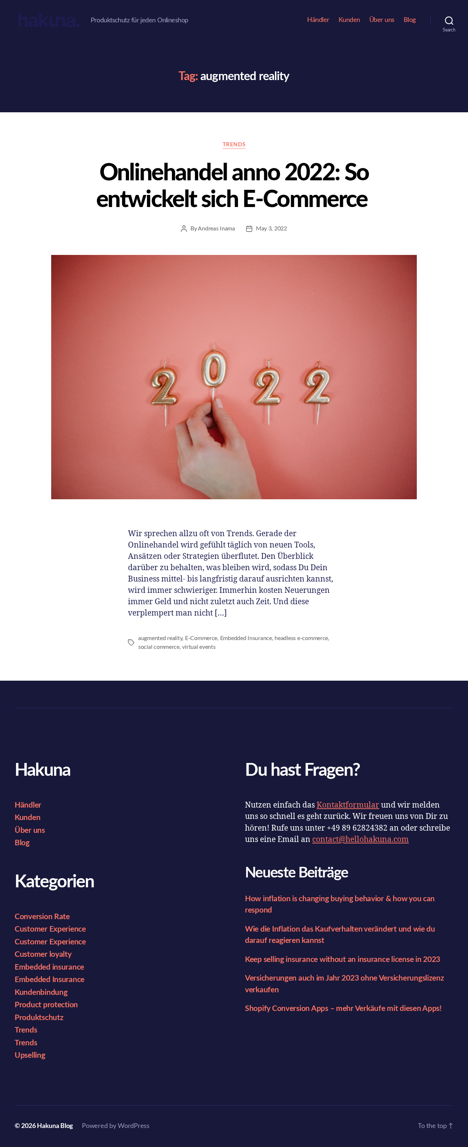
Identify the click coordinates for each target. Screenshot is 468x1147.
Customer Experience (50, 929)
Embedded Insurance (246, 638)
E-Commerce (201, 638)
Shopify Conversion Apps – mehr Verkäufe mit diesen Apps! (343, 1008)
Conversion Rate (42, 917)
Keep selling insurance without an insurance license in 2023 (342, 959)
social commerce (159, 647)
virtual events (198, 647)
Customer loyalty (43, 954)
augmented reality (160, 638)
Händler (318, 20)
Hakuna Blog (55, 1126)
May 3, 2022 (271, 229)
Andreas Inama (216, 229)
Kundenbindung (41, 992)
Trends (234, 144)
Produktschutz (39, 1018)
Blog (410, 20)
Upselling (30, 1055)
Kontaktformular (348, 805)
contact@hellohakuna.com (360, 840)
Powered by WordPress (116, 1126)
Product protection (46, 1005)
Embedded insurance (49, 967)
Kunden (349, 20)
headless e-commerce (301, 638)
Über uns (382, 20)
